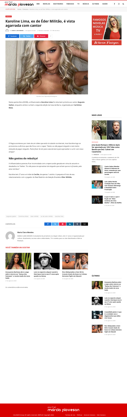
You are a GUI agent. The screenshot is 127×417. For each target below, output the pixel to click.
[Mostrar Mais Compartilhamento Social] (51, 36)
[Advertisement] (47, 125)
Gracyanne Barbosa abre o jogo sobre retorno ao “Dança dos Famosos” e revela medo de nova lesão (17, 275)
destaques (95, 142)
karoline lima (59, 216)
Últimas (95, 4)
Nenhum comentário (44, 30)
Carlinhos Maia (23, 216)
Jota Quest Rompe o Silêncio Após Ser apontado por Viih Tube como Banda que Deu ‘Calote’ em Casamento (106, 148)
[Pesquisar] (123, 4)
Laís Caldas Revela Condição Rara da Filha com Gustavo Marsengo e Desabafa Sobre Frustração (112, 185)
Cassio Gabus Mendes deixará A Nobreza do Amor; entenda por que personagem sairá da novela (112, 170)
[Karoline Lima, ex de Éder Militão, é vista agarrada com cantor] (46, 67)
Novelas (46, 4)
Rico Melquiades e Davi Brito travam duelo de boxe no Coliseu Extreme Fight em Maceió (74, 274)
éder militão (34, 216)
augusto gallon (11, 216)
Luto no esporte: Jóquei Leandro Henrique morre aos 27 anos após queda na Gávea (46, 274)
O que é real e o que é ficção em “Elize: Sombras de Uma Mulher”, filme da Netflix (113, 200)
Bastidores (58, 4)
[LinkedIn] (3, 117)
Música (86, 4)
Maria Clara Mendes (18, 30)
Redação (96, 154)
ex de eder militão (47, 216)
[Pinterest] (3, 123)
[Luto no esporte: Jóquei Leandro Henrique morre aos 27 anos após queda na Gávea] (47, 261)
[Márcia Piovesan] (18, 3)
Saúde (105, 4)
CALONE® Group (18, 415)
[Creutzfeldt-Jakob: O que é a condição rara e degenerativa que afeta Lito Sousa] (97, 315)
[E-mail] (3, 128)
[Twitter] (3, 112)
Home (19, 9)
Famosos (70, 4)
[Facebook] (3, 107)
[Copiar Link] (3, 133)
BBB (38, 4)
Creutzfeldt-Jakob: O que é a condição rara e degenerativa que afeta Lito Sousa (112, 315)
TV (78, 4)
